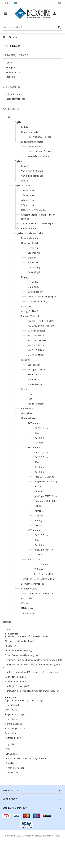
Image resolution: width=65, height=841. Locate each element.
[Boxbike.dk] (32, 13)
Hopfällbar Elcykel (30, 132)
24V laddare (34, 423)
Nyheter (9, 62)
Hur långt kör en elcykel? (17, 686)
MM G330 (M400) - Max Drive (42, 325)
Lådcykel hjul (34, 252)
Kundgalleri (10, 645)
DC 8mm (39, 491)
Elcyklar (18, 122)
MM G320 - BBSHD (37, 340)
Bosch (38, 486)
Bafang (38, 520)
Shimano (38, 525)
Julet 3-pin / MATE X (44, 549)
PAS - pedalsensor (37, 369)
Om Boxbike (11, 753)
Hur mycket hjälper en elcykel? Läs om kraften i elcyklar (32, 690)
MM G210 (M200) (36, 350)
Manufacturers (12, 72)
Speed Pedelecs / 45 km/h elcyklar (21, 655)
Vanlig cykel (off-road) (32, 175)
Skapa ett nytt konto (15, 98)
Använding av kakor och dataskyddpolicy (25, 758)
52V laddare (34, 559)
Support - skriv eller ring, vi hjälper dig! (24, 700)
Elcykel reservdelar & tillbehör (29, 233)
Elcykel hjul (33, 247)
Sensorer (25, 359)
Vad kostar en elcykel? (16, 681)
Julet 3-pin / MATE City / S (46, 496)
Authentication (12, 94)
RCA (37, 432)
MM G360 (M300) (36, 355)
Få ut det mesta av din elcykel (19, 641)
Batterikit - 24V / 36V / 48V (33, 209)
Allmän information (14, 767)
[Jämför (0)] (59, 3)
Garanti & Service (13, 723)
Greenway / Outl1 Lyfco (46, 501)
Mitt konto (10, 799)
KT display (33, 282)
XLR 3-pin (39, 437)
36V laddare (34, 447)
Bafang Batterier (29, 228)
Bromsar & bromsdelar (32, 583)
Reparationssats (29, 588)
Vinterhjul (32, 257)
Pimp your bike (35, 146)
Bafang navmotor (36, 330)
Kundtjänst (11, 697)
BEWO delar (27, 598)
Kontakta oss (11, 763)
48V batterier (27, 200)
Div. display (33, 286)
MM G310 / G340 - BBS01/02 (41, 321)
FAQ (7, 749)
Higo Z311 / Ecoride (44, 476)
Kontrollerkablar (36, 403)
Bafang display (35, 291)
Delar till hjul (34, 272)
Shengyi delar (27, 613)
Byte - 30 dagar (12, 719)
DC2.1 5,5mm (41, 428)
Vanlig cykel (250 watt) (32, 170)
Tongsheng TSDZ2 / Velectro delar (38, 578)
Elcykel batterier (22, 185)
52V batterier (27, 205)
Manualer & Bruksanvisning (18, 650)
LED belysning (28, 608)
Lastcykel (25, 166)
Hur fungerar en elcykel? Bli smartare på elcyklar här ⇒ (31, 672)
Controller (26, 306)
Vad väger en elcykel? (15, 676)
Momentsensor (35, 384)
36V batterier (27, 195)
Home (8, 629)
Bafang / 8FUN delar (31, 316)
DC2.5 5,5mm (41, 457)
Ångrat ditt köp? (13, 737)
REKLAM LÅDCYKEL (43, 151)
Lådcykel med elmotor (32, 141)
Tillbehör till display (37, 301)
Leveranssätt (11, 709)
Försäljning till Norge (15, 728)
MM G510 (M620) (36, 345)
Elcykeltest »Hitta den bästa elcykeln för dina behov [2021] (33, 659)
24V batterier (27, 190)
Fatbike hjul (33, 262)
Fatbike (24, 127)
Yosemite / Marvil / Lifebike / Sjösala (38, 223)
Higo (30, 394)
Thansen (39, 515)
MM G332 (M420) (36, 335)
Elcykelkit (19, 161)
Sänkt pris (10, 67)
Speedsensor (34, 379)
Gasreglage (26, 413)
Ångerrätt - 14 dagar (15, 714)
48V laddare (34, 530)
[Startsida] (9, 117)
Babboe (39, 505)
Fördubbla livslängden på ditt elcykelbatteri (26, 636)
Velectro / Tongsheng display (42, 296)
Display (24, 277)
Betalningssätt (12, 704)
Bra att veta (11, 633)
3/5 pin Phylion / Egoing (46, 481)
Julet (30, 398)
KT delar (25, 603)
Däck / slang (34, 267)
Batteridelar (27, 408)
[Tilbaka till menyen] (4, 37)
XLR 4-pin (39, 442)
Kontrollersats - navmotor (40, 593)
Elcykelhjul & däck (29, 243)
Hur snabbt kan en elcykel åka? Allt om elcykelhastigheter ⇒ (32, 666)
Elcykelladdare (28, 418)
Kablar (24, 389)
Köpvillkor (10, 744)
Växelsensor (34, 364)
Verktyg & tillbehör (30, 311)
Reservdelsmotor (29, 238)
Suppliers (10, 76)
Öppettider (10, 733)
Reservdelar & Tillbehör (39, 136)
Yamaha (39, 510)
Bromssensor (34, 374)
